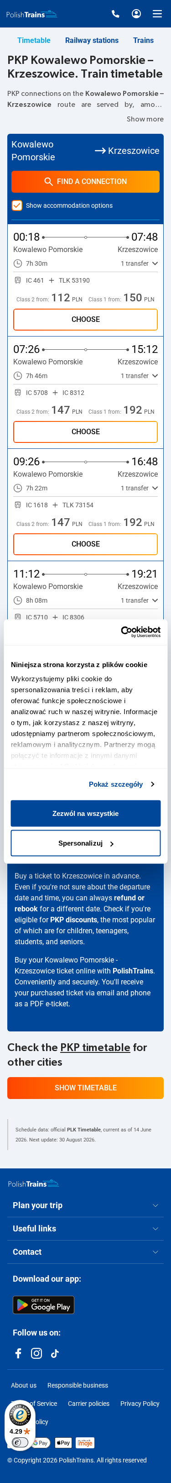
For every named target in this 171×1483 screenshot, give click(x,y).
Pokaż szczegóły (116, 784)
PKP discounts (73, 919)
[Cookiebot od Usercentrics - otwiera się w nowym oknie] (122, 632)
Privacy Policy (140, 1403)
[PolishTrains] (33, 1183)
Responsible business (77, 1385)
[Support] (115, 13)
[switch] (20, 1442)
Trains (143, 40)
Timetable (34, 40)
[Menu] (157, 13)
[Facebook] (18, 1353)
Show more (145, 119)
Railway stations (92, 40)
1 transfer (135, 263)
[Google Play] (43, 1305)
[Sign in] (136, 13)
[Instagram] (36, 1353)
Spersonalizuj (80, 843)
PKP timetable (95, 1047)
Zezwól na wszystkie (85, 813)
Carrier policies (88, 1403)
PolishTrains (133, 971)
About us (23, 1385)
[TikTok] (54, 1353)
